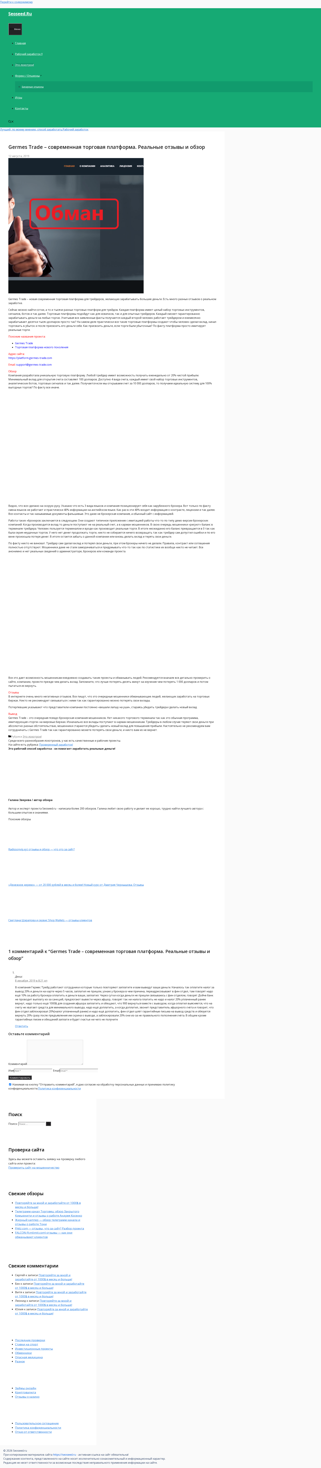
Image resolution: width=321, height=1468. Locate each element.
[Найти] (48, 1124)
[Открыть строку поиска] (11, 122)
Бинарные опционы (33, 86)
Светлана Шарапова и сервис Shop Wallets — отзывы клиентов (50, 920)
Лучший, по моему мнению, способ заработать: (31, 129)
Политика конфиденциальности (59, 1088)
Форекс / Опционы (27, 76)
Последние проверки (30, 1340)
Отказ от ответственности (33, 1432)
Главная (20, 43)
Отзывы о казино (27, 1397)
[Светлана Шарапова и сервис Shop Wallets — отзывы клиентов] (25, 916)
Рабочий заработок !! (28, 54)
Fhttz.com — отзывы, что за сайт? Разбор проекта (49, 1228)
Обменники (23, 1353)
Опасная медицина (29, 1357)
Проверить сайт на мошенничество (33, 1167)
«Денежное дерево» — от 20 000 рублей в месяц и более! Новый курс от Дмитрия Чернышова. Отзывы (76, 885)
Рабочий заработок (75, 129)
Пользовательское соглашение (37, 1423)
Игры (18, 97)
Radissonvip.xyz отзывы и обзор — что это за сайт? (41, 849)
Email (56, 1070)
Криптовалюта (25, 1392)
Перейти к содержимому (16, 2)
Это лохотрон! (24, 65)
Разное (20, 1361)
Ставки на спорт (26, 1344)
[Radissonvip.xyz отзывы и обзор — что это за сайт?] (25, 845)
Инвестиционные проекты (34, 1349)
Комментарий (17, 1064)
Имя (11, 1070)
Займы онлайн (25, 1388)
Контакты (21, 108)
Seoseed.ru (20, 13)
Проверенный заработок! (56, 744)
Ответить (21, 1026)
